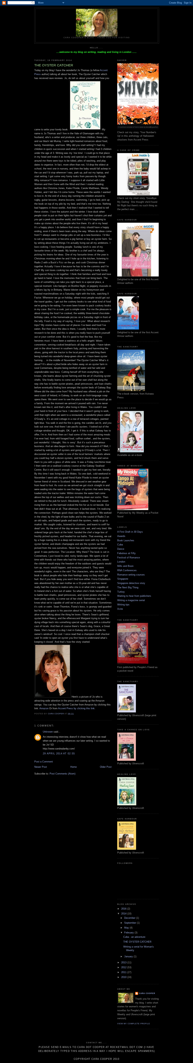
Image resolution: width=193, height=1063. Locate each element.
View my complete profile (133, 1024)
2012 (124, 967)
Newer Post (40, 766)
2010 (124, 977)
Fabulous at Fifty (126, 553)
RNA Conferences (127, 570)
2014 (124, 913)
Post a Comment (43, 761)
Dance (120, 548)
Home (73, 766)
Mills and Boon (125, 566)
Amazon (43, 708)
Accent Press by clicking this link (76, 708)
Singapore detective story (131, 583)
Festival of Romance (128, 557)
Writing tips (123, 604)
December (130, 917)
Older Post (106, 766)
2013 (124, 962)
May (127, 927)
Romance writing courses (131, 574)
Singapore (122, 578)
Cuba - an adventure (134, 936)
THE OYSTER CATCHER (137, 941)
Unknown (48, 731)
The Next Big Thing (127, 587)
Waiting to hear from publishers (134, 596)
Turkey (121, 591)
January (129, 956)
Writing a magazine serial (131, 600)
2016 (124, 908)
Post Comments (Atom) (62, 773)
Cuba (120, 544)
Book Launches (125, 540)
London (121, 561)
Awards (121, 536)
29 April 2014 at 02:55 (59, 753)
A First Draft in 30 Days (130, 531)
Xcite (120, 608)
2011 (124, 972)
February (129, 932)
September (130, 922)
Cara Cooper (147, 993)
